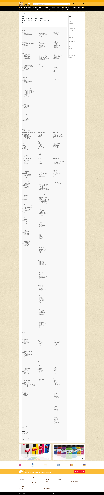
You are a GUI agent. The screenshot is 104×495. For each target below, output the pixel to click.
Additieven (40, 37)
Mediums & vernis (28, 7)
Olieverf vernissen (42, 46)
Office (50, 9)
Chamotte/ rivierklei (27, 382)
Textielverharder (25, 394)
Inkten (38, 320)
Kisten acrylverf (26, 36)
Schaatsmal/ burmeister (43, 276)
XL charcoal (41, 220)
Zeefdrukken (39, 344)
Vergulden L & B (26, 117)
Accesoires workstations (57, 151)
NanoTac (55, 380)
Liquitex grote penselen (58, 60)
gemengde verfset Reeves (28, 61)
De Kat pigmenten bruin (28, 87)
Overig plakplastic (27, 242)
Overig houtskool (42, 225)
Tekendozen (41, 298)
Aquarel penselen (56, 41)
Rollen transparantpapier (28, 206)
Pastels (38, 232)
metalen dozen (41, 300)
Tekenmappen (55, 176)
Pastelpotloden (40, 198)
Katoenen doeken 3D (27, 136)
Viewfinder (40, 317)
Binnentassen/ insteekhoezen (59, 164)
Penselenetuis (56, 76)
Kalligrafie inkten (41, 262)
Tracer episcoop (41, 292)
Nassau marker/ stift (42, 249)
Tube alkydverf (26, 68)
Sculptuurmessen (27, 367)
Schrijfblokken (55, 368)
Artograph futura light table (57, 134)
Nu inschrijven (79, 471)
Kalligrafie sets (41, 263)
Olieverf (23, 44)
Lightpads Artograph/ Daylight (44, 295)
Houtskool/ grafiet (40, 219)
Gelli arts (39, 350)
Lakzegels (40, 268)
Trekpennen (41, 315)
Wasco (40, 239)
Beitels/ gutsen (56, 345)
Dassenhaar (56, 35)
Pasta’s (40, 38)
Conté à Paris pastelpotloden (44, 200)
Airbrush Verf (71, 37)
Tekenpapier (26, 193)
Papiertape (55, 383)
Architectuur (41, 287)
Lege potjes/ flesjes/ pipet (43, 309)
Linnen (25, 146)
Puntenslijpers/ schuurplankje (44, 307)
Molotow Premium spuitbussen (29, 43)
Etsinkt (40, 343)
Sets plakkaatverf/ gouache (28, 66)
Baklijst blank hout (27, 340)
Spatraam (25, 128)
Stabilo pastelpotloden (42, 202)
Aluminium (25, 333)
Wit (24, 337)
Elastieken (55, 399)
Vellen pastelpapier (27, 188)
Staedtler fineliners (42, 212)
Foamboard (24, 232)
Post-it (55, 372)
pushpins (55, 395)
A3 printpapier (56, 375)
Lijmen (25, 97)
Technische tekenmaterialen (42, 271)
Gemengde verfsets (25, 60)
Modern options (26, 118)
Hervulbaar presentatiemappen (59, 161)
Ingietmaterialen (26, 375)
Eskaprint (25, 223)
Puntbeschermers (42, 312)
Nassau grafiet (41, 167)
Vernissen (40, 53)
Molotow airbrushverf (42, 366)
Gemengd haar (56, 37)
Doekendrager (26, 155)
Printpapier (54, 373)
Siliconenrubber (26, 391)
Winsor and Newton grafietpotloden (42, 165)
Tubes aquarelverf (27, 55)
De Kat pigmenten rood (28, 90)
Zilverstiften (41, 177)
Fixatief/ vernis (41, 204)
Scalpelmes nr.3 (56, 420)
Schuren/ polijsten (57, 339)
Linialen (40, 274)
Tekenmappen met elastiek (58, 178)
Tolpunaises (26, 156)
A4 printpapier (56, 374)
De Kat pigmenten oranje (28, 89)
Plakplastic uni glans (27, 241)
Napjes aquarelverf (27, 54)
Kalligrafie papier (41, 270)
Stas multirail (26, 345)
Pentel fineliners (41, 214)
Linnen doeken (26, 137)
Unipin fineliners (41, 210)
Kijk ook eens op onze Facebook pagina (77, 479)
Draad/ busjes (26, 357)
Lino (24, 218)
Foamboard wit (26, 233)
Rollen (25, 162)
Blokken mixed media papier (28, 190)
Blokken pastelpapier (27, 186)
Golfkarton (25, 198)
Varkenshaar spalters (57, 49)
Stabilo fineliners (41, 215)
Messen (55, 421)
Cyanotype (56, 9)
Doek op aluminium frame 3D (29, 139)
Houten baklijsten (25, 339)
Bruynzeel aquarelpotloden (43, 195)
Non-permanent (41, 208)
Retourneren (71, 48)
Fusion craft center (56, 145)
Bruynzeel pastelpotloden (43, 203)
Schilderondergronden (44, 7)
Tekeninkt (40, 324)
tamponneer (56, 68)
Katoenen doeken (27, 135)
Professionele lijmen (57, 392)
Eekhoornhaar (56, 42)
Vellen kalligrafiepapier (27, 210)
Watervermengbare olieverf (27, 49)
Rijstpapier (24, 211)
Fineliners (39, 209)
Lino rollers (40, 339)
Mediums (40, 49)
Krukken (38, 151)
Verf (22, 7)
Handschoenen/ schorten (28, 121)
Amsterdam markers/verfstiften (29, 38)
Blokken (25, 161)
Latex (24, 390)
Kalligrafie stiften (41, 267)
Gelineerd (55, 369)
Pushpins (40, 313)
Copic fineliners (41, 211)
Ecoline (40, 321)
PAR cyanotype (25, 427)
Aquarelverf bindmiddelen (43, 56)
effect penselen (56, 69)
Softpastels (41, 233)
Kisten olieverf (26, 48)
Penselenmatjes (56, 79)
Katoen (25, 147)
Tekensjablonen (40, 285)
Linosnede (39, 332)
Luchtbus (40, 371)
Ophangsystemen (25, 342)
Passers (40, 275)
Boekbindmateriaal (25, 243)
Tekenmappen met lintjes (58, 177)
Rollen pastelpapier (27, 187)
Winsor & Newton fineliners (43, 213)
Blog (23, 436)
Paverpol (25, 395)
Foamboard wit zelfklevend (28, 234)
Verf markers (71, 23)
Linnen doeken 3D (27, 138)
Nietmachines (56, 396)
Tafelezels (39, 143)
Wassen (25, 104)
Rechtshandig (56, 408)
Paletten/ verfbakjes (27, 125)
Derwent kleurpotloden (43, 185)
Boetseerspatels (26, 362)
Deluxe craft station (56, 146)
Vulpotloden (39, 228)
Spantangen (26, 151)
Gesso (25, 78)
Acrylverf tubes (26, 33)
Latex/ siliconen (25, 389)
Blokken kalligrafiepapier (28, 209)
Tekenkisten (39, 296)
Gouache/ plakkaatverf (26, 63)
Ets (24, 217)
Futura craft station (56, 137)
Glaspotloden (39, 205)
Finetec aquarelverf (27, 59)
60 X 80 (25, 228)
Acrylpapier (24, 168)
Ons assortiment (71, 19)
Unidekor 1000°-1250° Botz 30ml (29, 387)
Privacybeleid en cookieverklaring (40, 493)
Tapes (54, 378)
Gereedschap (24, 150)
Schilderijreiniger (26, 119)
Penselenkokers (56, 78)
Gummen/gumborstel (42, 305)
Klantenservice (25, 433)
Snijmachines (55, 412)
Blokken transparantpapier (28, 205)
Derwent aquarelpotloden (43, 194)
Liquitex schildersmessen (58, 54)
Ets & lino (26, 9)
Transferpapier (41, 379)
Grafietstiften (41, 168)
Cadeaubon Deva (40, 427)
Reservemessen (56, 422)
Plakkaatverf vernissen (42, 62)
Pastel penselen (56, 63)
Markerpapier (24, 199)
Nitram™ (40, 221)
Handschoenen (26, 370)
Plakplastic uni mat (27, 240)
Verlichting (39, 153)
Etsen (38, 340)
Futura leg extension (57, 152)
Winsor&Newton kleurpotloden (44, 189)
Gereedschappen (26, 94)
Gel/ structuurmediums (43, 34)
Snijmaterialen (55, 416)
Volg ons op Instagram (74, 481)
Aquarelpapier (24, 178)
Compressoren (40, 369)
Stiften (70, 32)
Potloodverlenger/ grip (42, 311)
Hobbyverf (24, 70)
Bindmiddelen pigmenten (28, 81)
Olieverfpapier (24, 173)
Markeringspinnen (57, 404)
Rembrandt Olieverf (22, 488)
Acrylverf (70, 35)
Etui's (39, 304)
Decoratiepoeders (27, 83)
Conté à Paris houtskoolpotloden (44, 179)
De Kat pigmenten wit (27, 84)
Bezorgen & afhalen (72, 44)
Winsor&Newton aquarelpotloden (44, 196)
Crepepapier (26, 195)
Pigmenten (24, 80)
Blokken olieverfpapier (27, 174)
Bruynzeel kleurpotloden (43, 188)
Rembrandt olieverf (72, 28)
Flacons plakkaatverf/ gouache (29, 65)
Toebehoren (26, 376)
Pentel (40, 251)
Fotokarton (25, 194)
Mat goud (25, 335)
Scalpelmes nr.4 (56, 419)
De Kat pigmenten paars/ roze (29, 91)
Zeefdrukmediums (42, 345)
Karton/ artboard (26, 184)
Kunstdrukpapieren (25, 216)
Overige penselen (56, 58)
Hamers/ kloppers (57, 337)
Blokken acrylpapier (27, 169)
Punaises (55, 400)
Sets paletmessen (57, 56)
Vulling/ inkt (56, 367)
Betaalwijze (71, 46)
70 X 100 (25, 229)
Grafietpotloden (40, 160)
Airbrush (46, 9)
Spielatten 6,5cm (26, 149)
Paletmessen (55, 52)
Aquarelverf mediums (42, 55)
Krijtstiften (55, 406)
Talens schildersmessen (58, 53)
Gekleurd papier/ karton (26, 192)
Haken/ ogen (26, 356)
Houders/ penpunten (42, 265)
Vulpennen (55, 363)
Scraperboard (24, 213)
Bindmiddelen (41, 47)
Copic (40, 248)
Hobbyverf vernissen (42, 65)
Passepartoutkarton (25, 225)
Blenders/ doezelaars (42, 303)
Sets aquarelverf (26, 57)
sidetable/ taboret (40, 147)
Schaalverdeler (41, 314)
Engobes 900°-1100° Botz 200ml (29, 384)
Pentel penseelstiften (42, 323)
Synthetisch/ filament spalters (59, 50)
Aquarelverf (24, 53)
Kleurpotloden (39, 183)
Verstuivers (40, 316)
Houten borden (41, 284)
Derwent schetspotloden (43, 173)
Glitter (25, 76)
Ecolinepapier (24, 201)
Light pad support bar (57, 153)
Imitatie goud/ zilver (27, 114)
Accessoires (24, 154)
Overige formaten (27, 231)
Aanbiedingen (72, 9)
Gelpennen (55, 366)
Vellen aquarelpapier (27, 183)
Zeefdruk (25, 219)
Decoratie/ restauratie (26, 105)
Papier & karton (68, 7)
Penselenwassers (57, 73)
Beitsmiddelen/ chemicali (28, 82)
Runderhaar (56, 34)
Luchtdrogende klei (27, 380)
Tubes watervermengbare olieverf (29, 51)
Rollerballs (55, 365)
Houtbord (25, 222)
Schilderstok (26, 122)
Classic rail (25, 344)
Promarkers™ (41, 242)
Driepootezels (39, 134)
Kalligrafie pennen (42, 261)
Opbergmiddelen (55, 74)
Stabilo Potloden (34, 479)
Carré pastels (41, 237)
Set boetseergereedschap (28, 363)
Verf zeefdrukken (41, 349)
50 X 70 (25, 227)
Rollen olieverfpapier (27, 175)
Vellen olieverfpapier (27, 176)
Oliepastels (40, 236)
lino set (40, 334)
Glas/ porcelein (26, 73)
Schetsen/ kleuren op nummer (42, 318)
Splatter (55, 66)
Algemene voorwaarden (30, 493)
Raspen (55, 333)
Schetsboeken (26, 163)
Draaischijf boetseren (22, 484)
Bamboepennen (41, 266)
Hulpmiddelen (26, 101)
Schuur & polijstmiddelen (28, 102)
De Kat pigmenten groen (28, 93)
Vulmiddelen (26, 103)
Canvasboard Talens (27, 141)
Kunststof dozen (41, 299)
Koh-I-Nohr (41, 162)
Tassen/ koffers (55, 170)
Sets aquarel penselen (57, 47)
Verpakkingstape (56, 386)
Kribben (38, 148)
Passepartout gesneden (28, 351)
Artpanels (24, 143)
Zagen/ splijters (56, 338)
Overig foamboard (27, 235)
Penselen (35, 7)
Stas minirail (26, 346)
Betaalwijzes (46, 481)
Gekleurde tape (56, 379)
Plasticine (24, 392)
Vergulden (55, 67)
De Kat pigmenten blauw (28, 92)
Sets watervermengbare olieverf (29, 52)
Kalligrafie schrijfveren (42, 264)
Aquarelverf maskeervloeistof (44, 58)
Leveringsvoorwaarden (49, 493)
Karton (23, 220)
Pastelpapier (24, 185)
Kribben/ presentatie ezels (57, 173)
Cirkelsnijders (56, 418)
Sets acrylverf (26, 35)
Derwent (40, 161)
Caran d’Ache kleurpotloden (43, 184)
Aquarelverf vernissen (42, 57)
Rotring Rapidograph (42, 259)
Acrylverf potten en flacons (28, 34)
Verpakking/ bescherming (28, 354)
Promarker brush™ (42, 247)
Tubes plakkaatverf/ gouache (29, 64)
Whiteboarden (55, 181)
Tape (39, 380)
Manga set (40, 256)
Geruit (55, 370)
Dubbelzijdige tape (57, 382)
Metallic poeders (26, 111)
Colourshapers (55, 70)
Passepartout (24, 348)
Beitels (55, 334)
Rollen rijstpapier (26, 212)
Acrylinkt (40, 328)
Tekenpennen (39, 258)
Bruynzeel (40, 166)
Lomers (25, 365)
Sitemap (54, 493)
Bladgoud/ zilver (26, 112)
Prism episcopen (41, 293)
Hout (24, 334)
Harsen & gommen (27, 95)
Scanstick (25, 224)
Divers (54, 394)
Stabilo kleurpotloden (42, 187)
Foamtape (55, 385)
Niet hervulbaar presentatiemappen (57, 163)
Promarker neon (41, 245)
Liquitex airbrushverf (42, 365)
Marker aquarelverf (27, 56)
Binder (25, 79)
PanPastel (40, 234)
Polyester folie (24, 236)
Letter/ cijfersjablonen (42, 289)
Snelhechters (56, 403)
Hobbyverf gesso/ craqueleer (44, 66)
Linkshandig (56, 409)
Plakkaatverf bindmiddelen (43, 61)
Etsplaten (40, 341)
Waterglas (25, 396)
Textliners (55, 405)
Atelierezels (39, 136)
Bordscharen (56, 413)
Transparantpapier (25, 204)
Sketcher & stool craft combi (58, 136)
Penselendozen (56, 77)
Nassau (40, 190)
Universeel (25, 71)
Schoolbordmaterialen (42, 277)
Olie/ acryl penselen (56, 32)
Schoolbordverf (26, 110)
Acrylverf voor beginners (26, 438)
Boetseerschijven (27, 368)
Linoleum (40, 338)
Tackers (25, 153)
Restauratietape (56, 387)
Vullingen (40, 230)
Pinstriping (55, 61)
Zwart (25, 338)
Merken (67, 9)
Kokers (54, 168)
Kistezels (39, 138)
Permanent (40, 207)
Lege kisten (39, 141)
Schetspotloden (40, 170)
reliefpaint (25, 72)
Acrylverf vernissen (42, 36)
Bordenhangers (26, 353)
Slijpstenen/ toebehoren (58, 347)
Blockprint (40, 335)
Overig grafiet (41, 226)
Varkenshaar (56, 33)
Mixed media (24, 189)
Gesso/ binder (24, 77)
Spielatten (24, 148)
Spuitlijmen (55, 393)
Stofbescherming (57, 341)
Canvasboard (24, 140)
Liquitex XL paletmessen (58, 55)
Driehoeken (41, 272)
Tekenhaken (41, 278)
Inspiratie (70, 21)
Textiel (25, 75)
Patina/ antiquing (26, 107)
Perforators (56, 398)
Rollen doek (24, 145)
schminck (24, 129)
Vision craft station (56, 142)
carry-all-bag (41, 301)
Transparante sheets (57, 376)
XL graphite (41, 222)
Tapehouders (56, 388)
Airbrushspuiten (40, 361)
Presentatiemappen (56, 160)
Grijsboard (25, 221)
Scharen (54, 407)
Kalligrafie (39, 260)
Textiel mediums (41, 41)
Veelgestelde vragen (72, 55)
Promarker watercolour (43, 244)
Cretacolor (40, 223)
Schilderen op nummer (26, 130)
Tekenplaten (41, 283)
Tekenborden (39, 282)
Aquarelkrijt (41, 238)
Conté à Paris (41, 171)
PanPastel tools (41, 235)
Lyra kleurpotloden (42, 186)
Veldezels (39, 145)
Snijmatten (40, 279)
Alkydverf (24, 67)
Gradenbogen (41, 273)
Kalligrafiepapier (25, 208)
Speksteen (55, 343)
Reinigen (54, 71)
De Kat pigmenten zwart (28, 85)
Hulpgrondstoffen (27, 96)
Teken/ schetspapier (26, 160)
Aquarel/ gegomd (57, 384)
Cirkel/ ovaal (41, 288)
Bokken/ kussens (57, 342)
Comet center (56, 144)
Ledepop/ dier (41, 308)
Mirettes (25, 366)
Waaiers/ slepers (56, 59)
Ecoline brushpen (42, 322)
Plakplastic (24, 239)
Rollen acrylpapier (27, 170)
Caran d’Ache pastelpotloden (44, 199)
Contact (70, 57)
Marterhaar (56, 36)
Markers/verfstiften (25, 37)
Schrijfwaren (55, 361)
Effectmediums (41, 35)
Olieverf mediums (42, 43)
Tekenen (75, 7)
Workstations (60, 7)
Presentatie (81, 7)
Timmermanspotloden (42, 176)
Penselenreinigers (57, 72)
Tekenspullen (71, 30)
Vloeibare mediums (42, 33)
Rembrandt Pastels (72, 26)
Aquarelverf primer (42, 59)
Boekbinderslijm (26, 244)
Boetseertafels (26, 369)
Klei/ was (24, 378)
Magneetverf (26, 109)
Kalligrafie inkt (41, 327)
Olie (24, 99)
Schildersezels (53, 7)
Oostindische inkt (42, 325)
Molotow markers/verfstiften (29, 40)
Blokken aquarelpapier (27, 179)
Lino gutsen (41, 333)
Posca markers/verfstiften (28, 41)
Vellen (25, 164)
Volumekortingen (47, 486)
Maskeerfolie (41, 376)
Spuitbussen (24, 42)
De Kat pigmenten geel (28, 88)
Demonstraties (71, 53)
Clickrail (25, 343)
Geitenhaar (55, 46)
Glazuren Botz (24, 383)
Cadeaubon (62, 9)
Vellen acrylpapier (27, 171)
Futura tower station (56, 148)
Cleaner (40, 377)
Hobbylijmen (56, 391)
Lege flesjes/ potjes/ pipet (28, 123)
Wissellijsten (24, 332)
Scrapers (55, 57)
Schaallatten (41, 280)
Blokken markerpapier (27, 200)
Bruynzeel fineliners (42, 217)
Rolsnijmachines (56, 410)
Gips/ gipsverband (27, 374)
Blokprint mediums (42, 337)
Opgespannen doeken (26, 134)
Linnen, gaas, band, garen (28, 248)
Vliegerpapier (26, 197)
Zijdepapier (25, 196)
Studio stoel (55, 139)
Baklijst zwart (26, 341)
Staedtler (40, 163)
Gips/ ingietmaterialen (26, 373)
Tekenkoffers (56, 172)
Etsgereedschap (41, 342)
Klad (54, 371)
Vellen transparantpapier (28, 207)
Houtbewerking (55, 344)
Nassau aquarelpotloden (43, 197)
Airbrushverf (39, 363)
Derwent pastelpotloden (43, 201)
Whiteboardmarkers (57, 183)
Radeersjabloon (41, 290)
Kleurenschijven (26, 124)
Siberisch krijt (41, 224)
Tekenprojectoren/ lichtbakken (42, 291)
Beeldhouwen (33, 9)
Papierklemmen (56, 397)
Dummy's (24, 165)
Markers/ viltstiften (40, 241)
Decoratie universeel (27, 106)
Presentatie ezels (57, 175)
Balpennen (55, 362)
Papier (25, 247)
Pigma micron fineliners (43, 216)
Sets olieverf (26, 47)
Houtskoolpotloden (40, 178)
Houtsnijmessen (56, 346)
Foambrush (56, 62)
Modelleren (40, 9)
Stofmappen (56, 180)
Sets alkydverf (26, 69)
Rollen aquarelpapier (27, 181)
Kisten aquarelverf (27, 58)
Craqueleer (25, 108)
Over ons (24, 434)
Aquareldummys (26, 182)
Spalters (54, 48)
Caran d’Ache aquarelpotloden (44, 192)
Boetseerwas (26, 379)
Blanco (25, 166)
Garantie (70, 50)
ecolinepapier (26, 202)
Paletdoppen (26, 127)
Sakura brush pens (42, 250)
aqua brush (56, 65)
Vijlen (54, 335)
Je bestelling (46, 477)
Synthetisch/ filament (57, 38)
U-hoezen (54, 165)
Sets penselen (56, 40)
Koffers (55, 171)
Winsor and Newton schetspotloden (42, 175)
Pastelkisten (41, 297)
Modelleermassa (26, 381)
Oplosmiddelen (26, 98)
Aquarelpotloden (71, 39)
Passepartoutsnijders (27, 350)
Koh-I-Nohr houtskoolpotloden (44, 182)
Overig (23, 352)
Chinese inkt (41, 326)
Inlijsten (21, 9)
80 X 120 (25, 230)
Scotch (55, 381)
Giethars (23, 371)
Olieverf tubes (26, 45)
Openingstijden (59, 477)
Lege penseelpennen (42, 310)
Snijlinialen (55, 417)
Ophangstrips (26, 355)
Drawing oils (26, 46)
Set (39, 347)
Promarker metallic (42, 246)
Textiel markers (41, 255)
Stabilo (40, 253)
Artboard (25, 172)
